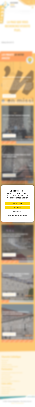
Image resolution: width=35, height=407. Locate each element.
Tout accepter (17, 203)
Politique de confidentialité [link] (17, 215)
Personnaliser (17, 211)
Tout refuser (18, 207)
